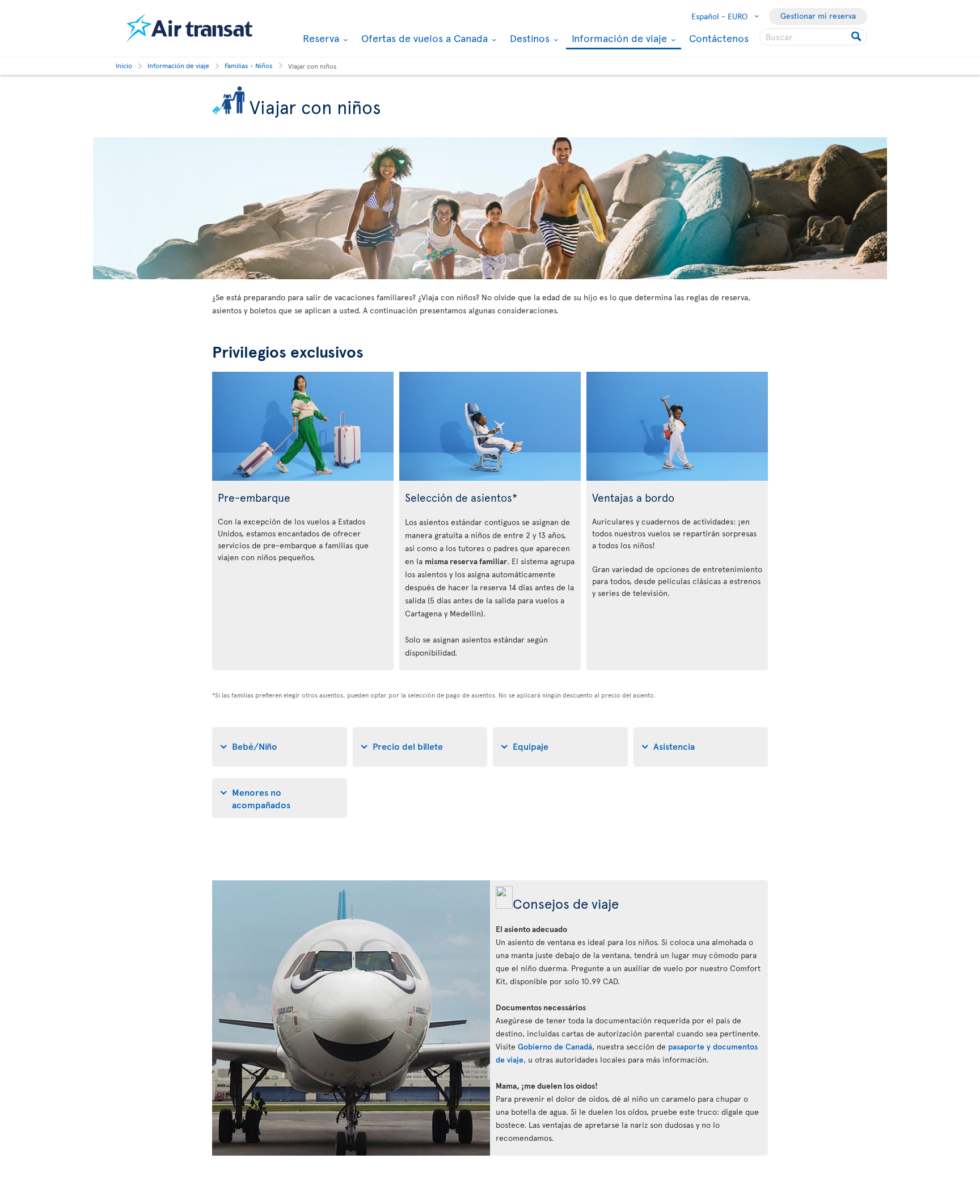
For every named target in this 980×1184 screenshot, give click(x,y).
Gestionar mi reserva (818, 15)
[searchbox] (813, 36)
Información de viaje (618, 38)
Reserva (319, 38)
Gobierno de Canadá (555, 1046)
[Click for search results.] (857, 36)
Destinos (528, 38)
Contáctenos (719, 38)
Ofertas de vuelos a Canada (423, 38)
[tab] (279, 747)
